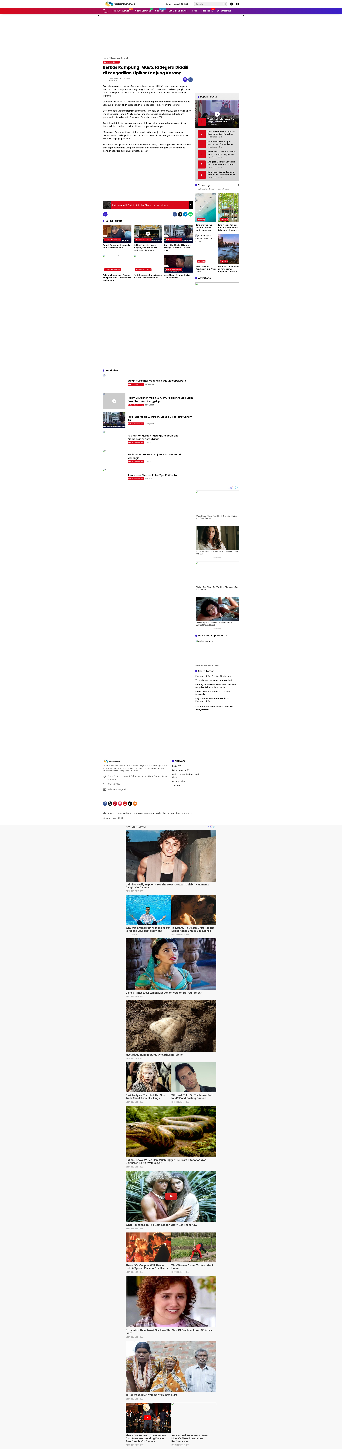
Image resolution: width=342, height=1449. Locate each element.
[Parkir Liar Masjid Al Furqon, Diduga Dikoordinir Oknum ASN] (178, 234)
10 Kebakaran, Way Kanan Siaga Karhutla (214, 680)
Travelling (201, 220)
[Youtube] (125, 803)
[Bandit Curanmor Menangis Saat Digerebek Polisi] (117, 234)
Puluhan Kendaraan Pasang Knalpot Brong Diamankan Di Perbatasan (117, 278)
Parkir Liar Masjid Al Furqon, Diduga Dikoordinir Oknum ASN (177, 248)
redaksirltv (113, 79)
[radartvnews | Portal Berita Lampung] (120, 4)
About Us (176, 785)
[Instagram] (120, 803)
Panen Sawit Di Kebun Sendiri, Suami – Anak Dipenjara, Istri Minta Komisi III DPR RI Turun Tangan (221, 153)
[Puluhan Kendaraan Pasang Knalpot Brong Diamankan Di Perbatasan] (117, 264)
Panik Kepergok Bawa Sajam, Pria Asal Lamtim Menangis (148, 276)
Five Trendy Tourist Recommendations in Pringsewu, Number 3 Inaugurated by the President (228, 228)
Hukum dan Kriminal (111, 62)
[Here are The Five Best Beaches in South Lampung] (205, 207)
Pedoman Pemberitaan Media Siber (150, 813)
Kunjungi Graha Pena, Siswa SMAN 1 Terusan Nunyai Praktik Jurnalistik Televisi (215, 686)
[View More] (238, 185)
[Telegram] (185, 214)
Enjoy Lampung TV (180, 770)
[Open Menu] (237, 4)
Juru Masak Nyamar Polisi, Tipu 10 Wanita (177, 276)
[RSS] (135, 803)
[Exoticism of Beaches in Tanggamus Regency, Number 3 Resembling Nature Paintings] (228, 249)
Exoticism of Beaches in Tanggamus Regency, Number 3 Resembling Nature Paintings (228, 269)
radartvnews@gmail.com (119, 789)
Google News (202, 709)
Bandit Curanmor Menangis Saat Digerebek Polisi (116, 246)
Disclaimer (175, 813)
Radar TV (176, 766)
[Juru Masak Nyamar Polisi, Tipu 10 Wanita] (178, 264)
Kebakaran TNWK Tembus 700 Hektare (213, 676)
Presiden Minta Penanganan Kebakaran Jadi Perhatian (221, 132)
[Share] (190, 79)
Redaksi (188, 813)
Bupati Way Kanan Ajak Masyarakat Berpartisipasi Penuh (220, 143)
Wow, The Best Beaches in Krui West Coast (205, 269)
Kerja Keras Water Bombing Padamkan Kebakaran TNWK (221, 173)
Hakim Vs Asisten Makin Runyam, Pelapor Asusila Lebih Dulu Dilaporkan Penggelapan (146, 248)
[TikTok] (130, 803)
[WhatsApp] (190, 214)
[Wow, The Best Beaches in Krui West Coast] (205, 249)
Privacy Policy (178, 781)
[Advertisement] (171, 35)
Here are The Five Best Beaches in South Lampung (203, 227)
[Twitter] (180, 214)
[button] (224, 4)
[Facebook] (175, 214)
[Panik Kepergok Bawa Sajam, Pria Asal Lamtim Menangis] (148, 264)
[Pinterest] (115, 803)
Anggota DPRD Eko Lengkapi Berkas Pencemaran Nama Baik (221, 163)
